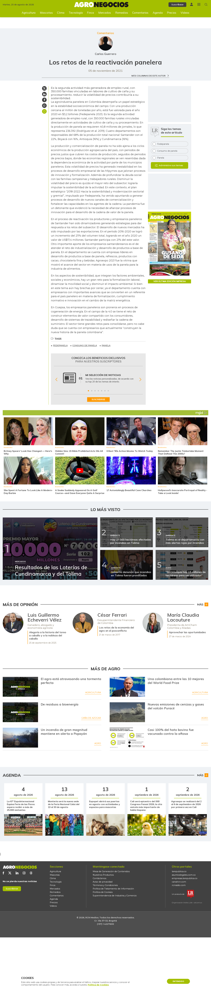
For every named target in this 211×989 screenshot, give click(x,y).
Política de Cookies (103, 892)
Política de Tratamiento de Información (113, 888)
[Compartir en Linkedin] (44, 94)
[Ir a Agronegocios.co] (20, 867)
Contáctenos (99, 878)
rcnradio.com (179, 885)
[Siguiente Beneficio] (140, 379)
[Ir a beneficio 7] (108, 390)
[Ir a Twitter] (9, 873)
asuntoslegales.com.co (184, 875)
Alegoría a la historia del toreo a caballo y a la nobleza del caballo (47, 635)
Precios (171, 12)
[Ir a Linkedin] (17, 873)
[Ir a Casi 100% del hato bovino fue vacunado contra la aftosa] (127, 738)
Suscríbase (177, 4)
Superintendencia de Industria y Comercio (115, 895)
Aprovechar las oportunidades (187, 632)
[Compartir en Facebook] (44, 100)
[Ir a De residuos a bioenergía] (20, 712)
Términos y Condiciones (105, 885)
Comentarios (140, 12)
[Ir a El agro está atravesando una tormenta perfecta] (20, 687)
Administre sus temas (171, 165)
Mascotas (46, 12)
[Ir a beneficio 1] (88, 390)
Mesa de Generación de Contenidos (111, 871)
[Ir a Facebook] (3, 873)
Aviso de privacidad (102, 882)
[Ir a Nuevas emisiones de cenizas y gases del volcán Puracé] (127, 712)
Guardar (44, 111)
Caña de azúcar (91, 718)
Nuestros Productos (103, 875)
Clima (60, 12)
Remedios (121, 12)
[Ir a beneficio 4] (98, 390)
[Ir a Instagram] (24, 873)
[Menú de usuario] (191, 4)
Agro (204, 718)
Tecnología (76, 12)
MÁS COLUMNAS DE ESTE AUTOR (148, 75)
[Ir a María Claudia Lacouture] (153, 622)
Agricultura (29, 12)
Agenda (158, 12)
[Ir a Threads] (31, 873)
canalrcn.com (179, 882)
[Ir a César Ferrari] (83, 622)
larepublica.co (179, 871)
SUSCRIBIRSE (98, 399)
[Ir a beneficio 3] (95, 390)
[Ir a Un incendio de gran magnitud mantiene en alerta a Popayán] (20, 738)
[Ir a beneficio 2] (91, 390)
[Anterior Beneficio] (56, 379)
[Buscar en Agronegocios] (206, 4)
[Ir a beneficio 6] (105, 390)
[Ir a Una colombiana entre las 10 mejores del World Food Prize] (127, 687)
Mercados (104, 12)
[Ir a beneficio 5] (101, 390)
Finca (90, 12)
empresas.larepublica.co (184, 878)
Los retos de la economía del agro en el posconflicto (116, 629)
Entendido (178, 981)
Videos (185, 12)
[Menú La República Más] (199, 4)
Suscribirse (12, 888)
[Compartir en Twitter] (44, 88)
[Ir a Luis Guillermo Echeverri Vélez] (13, 622)
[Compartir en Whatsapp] (44, 105)
